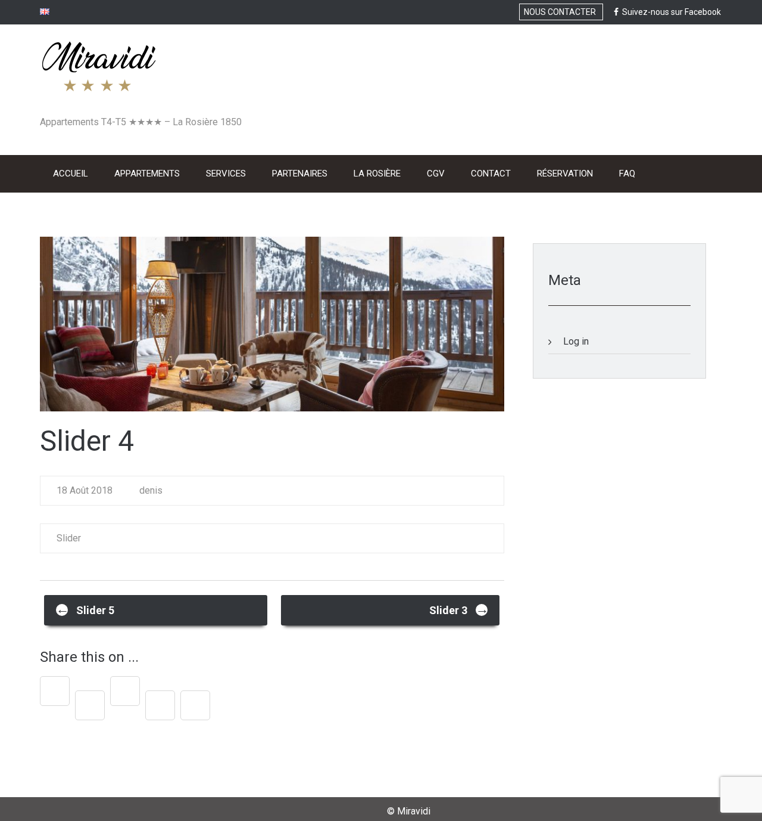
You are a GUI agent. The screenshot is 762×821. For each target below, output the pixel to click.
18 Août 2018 (85, 490)
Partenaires (299, 173)
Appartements (147, 173)
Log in (576, 341)
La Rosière (377, 173)
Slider (69, 538)
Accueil (70, 173)
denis (150, 490)
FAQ (627, 173)
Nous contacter (561, 12)
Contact (491, 173)
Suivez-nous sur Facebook (670, 12)
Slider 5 (85, 609)
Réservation (565, 173)
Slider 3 (459, 609)
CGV (436, 173)
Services (226, 173)
